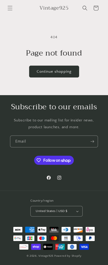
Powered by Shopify (68, 255)
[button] (10, 8)
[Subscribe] (92, 141)
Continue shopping (54, 71)
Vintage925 (45, 255)
